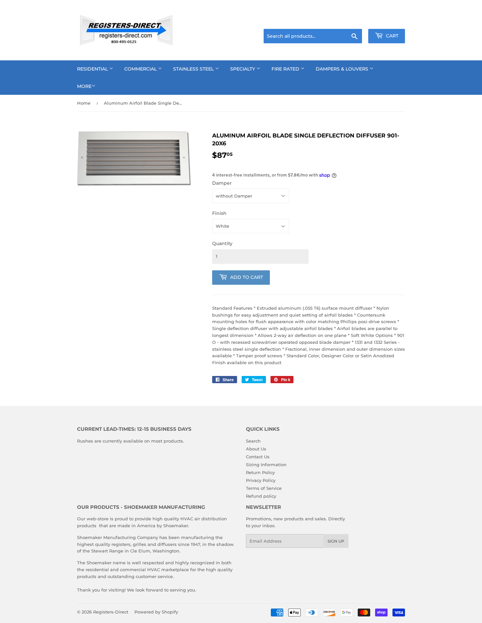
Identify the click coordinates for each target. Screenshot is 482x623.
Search (253, 441)
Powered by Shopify (156, 611)
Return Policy (260, 472)
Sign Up (336, 541)
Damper (222, 183)
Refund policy (261, 496)
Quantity (222, 243)
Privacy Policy (260, 480)
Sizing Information (266, 464)
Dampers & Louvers (343, 69)
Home (83, 103)
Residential (93, 69)
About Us (256, 448)
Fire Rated (286, 69)
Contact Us (258, 456)
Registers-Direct (110, 611)
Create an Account (387, 20)
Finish (219, 213)
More (84, 86)
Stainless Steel (194, 69)
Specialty (243, 69)
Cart (391, 36)
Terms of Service (264, 488)
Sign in (353, 20)
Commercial (141, 69)
